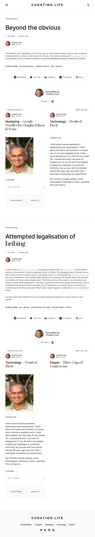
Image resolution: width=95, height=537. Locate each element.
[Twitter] (41, 530)
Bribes (26, 307)
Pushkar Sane (16, 42)
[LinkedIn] (45, 530)
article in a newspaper (28, 270)
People (71, 525)
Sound (58, 66)
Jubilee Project (42, 66)
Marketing (49, 525)
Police (68, 307)
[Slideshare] (53, 530)
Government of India (40, 307)
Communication (26, 66)
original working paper (80, 275)
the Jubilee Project (79, 56)
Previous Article (15, 110)
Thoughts (38, 525)
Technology (61, 525)
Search (34, 200)
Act (20, 307)
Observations (11, 19)
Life (52, 66)
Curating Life (47, 5)
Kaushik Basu (68, 270)
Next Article (82, 110)
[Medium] (49, 530)
